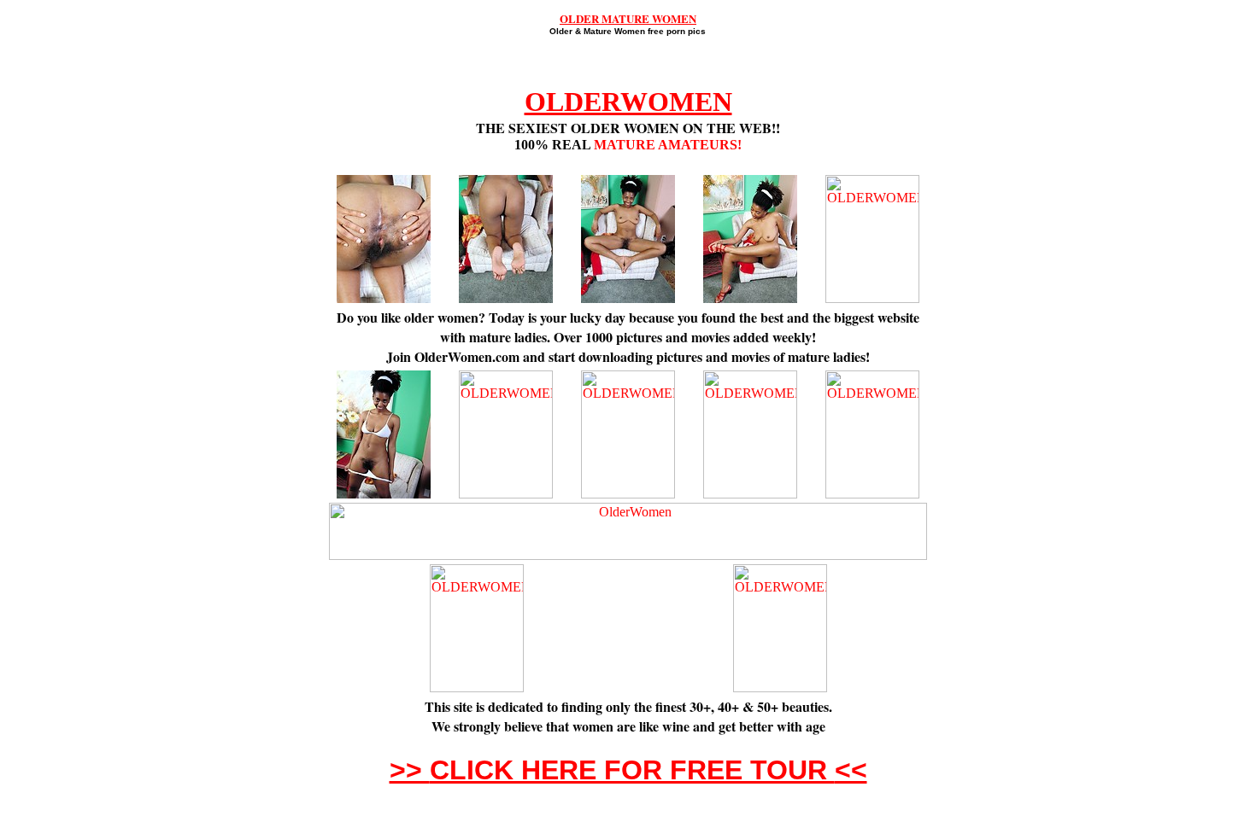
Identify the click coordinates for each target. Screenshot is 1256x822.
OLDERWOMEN (628, 101)
